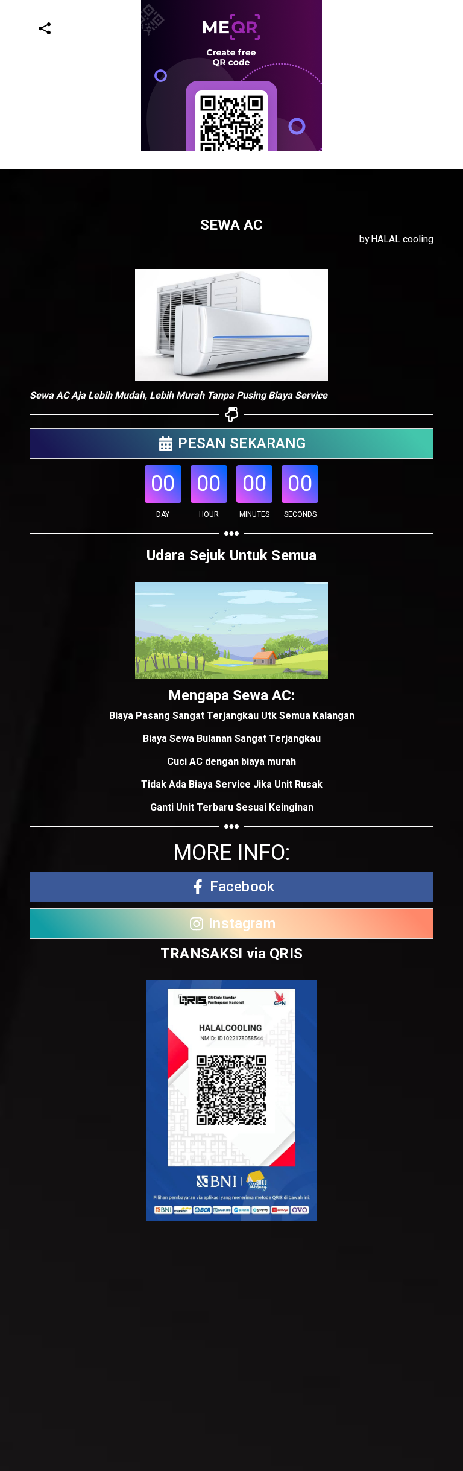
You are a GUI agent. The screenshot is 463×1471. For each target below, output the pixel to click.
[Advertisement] (226, 235)
